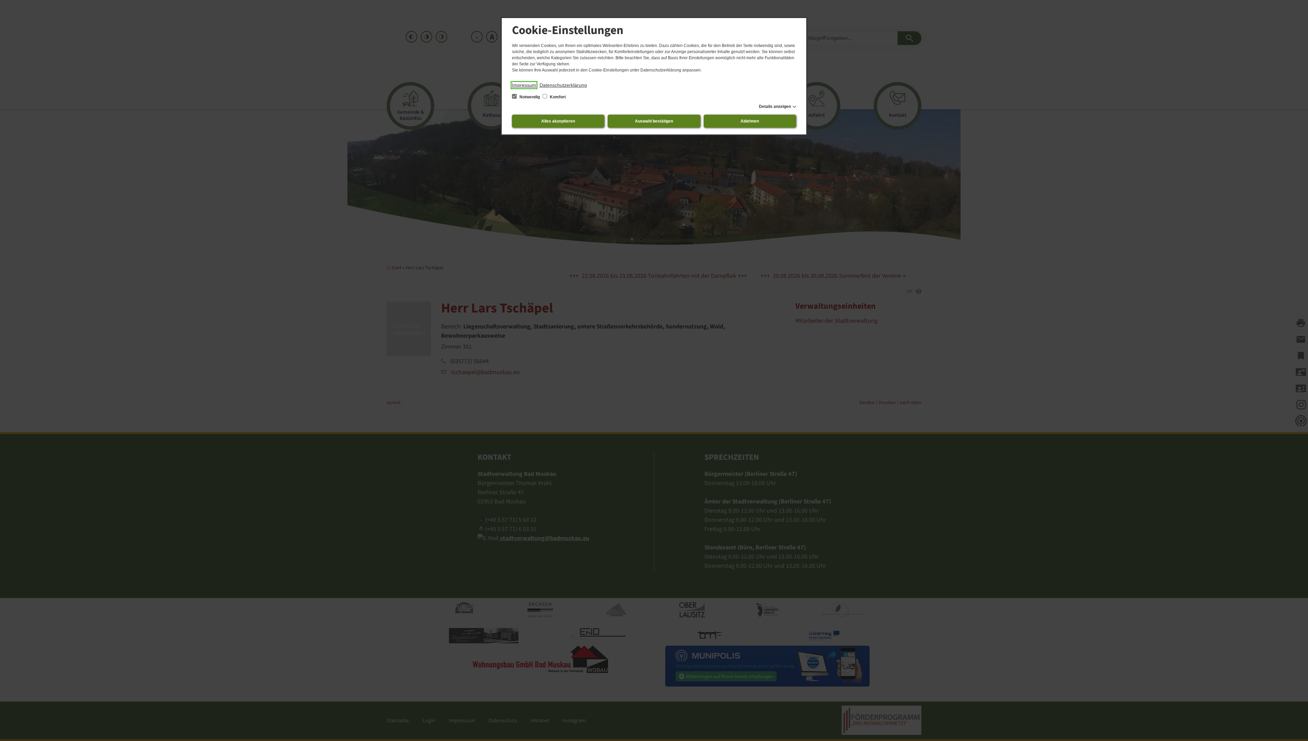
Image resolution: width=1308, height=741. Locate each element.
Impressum (524, 85)
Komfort (557, 97)
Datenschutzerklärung (563, 85)
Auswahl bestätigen (654, 121)
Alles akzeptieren (558, 121)
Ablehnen (750, 121)
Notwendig (529, 97)
